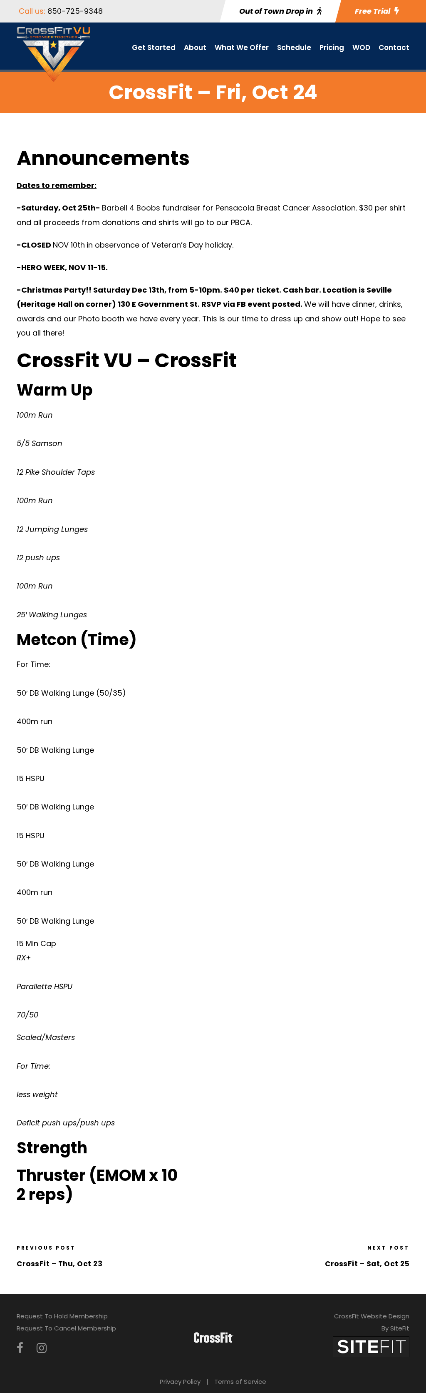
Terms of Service (240, 1381)
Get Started (154, 48)
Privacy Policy (180, 1381)
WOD (361, 48)
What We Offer (242, 48)
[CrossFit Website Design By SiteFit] (371, 1346)
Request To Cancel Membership (66, 1328)
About (195, 48)
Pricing (332, 48)
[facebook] (20, 1348)
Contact (394, 48)
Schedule (294, 48)
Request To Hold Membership (62, 1316)
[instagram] (42, 1348)
